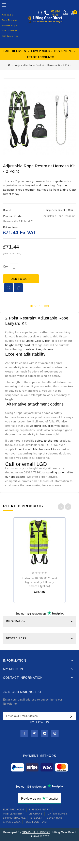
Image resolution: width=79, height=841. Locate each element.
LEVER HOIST (55, 817)
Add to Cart (21, 279)
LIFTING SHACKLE (14, 817)
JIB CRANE (36, 813)
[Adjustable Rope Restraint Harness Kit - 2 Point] (39, 119)
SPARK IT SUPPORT (36, 832)
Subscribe (72, 716)
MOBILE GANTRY (13, 813)
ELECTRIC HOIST (13, 809)
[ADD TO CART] (20, 533)
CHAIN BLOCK (11, 821)
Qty (5, 266)
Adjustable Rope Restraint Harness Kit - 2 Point (43, 65)
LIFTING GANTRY (39, 809)
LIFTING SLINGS (57, 813)
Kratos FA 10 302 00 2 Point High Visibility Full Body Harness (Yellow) (39, 582)
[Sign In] (65, 12)
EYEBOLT (36, 817)
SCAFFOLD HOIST (37, 821)
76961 (55, 15)
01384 (55, 11)
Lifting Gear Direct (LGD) (58, 210)
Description (39, 306)
